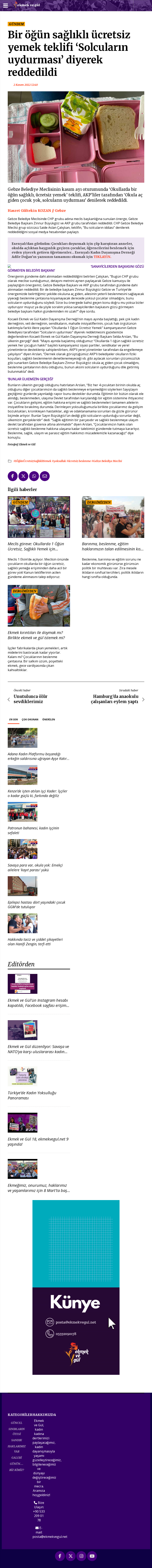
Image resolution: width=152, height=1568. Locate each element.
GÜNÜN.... (16, 1464)
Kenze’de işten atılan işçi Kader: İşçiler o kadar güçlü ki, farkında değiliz (37, 793)
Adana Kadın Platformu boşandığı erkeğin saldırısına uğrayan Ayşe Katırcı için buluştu (38, 759)
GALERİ (16, 1457)
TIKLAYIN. (103, 257)
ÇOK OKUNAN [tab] (30, 719)
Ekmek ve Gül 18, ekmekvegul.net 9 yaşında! (38, 1141)
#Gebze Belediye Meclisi (106, 461)
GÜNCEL (16, 1423)
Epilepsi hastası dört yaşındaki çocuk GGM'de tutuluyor (36, 904)
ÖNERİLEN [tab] (48, 719)
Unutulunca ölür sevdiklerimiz (31, 699)
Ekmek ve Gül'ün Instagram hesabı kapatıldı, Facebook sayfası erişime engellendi (38, 1005)
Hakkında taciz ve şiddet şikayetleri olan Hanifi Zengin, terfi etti (35, 941)
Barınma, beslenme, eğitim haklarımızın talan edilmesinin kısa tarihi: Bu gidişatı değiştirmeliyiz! (112, 546)
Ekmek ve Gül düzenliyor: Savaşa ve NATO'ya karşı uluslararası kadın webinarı (38, 1051)
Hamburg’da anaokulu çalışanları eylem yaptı (114, 699)
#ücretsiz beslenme (78, 461)
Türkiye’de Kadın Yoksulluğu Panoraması (32, 1095)
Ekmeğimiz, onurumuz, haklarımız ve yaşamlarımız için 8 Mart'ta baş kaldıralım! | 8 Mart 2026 (37, 1190)
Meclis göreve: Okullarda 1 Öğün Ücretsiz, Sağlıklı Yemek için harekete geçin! (36, 546)
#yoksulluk (59, 461)
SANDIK (16, 1440)
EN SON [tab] (13, 719)
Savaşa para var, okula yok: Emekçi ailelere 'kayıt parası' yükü (35, 867)
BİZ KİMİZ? (16, 1470)
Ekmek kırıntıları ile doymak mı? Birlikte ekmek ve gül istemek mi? (36, 635)
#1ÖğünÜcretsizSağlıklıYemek (32, 461)
